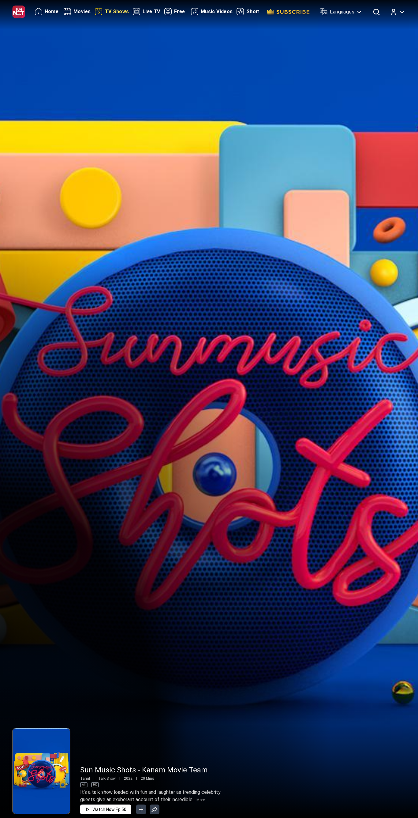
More (200, 800)
